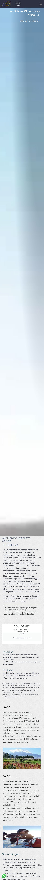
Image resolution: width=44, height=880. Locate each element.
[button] (41, 4)
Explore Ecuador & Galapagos (6, 3)
